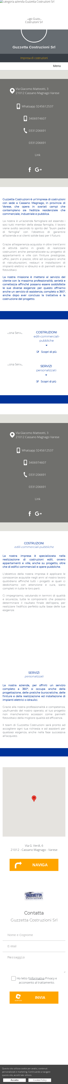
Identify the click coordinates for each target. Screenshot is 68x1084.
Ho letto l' (23, 978)
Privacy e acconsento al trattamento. (38, 980)
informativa (36, 978)
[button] (34, 798)
